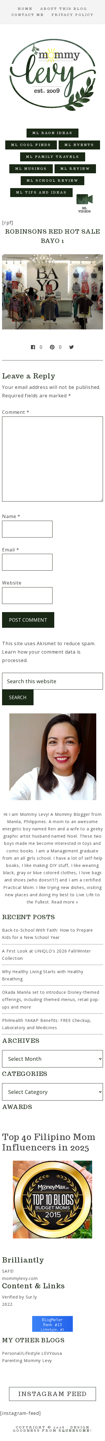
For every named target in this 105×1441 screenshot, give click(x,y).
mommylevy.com (20, 1278)
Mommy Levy (52, 73)
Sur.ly (31, 1297)
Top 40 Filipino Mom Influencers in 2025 (48, 1142)
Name (11, 516)
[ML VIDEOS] (84, 193)
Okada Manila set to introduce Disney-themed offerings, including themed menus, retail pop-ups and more (51, 999)
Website (12, 583)
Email (10, 550)
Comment (15, 412)
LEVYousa (51, 1353)
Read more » (64, 902)
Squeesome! (75, 1431)
